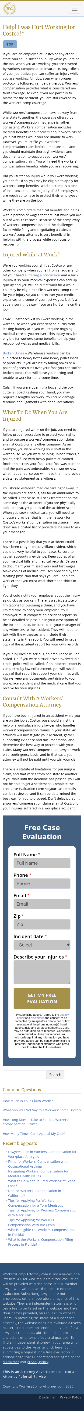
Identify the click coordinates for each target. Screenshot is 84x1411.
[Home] (10, 8)
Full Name (25, 854)
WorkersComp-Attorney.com (25, 1274)
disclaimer (37, 1018)
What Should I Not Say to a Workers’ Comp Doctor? (42, 1110)
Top (10, 44)
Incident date (29, 936)
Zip (17, 916)
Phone (21, 875)
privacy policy (38, 1362)
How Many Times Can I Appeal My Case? (34, 1133)
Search (55, 1074)
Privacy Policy (70, 1397)
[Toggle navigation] (74, 8)
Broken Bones (13, 353)
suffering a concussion (42, 275)
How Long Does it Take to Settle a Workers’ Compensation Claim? (36, 1121)
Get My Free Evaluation (42, 998)
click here (55, 1347)
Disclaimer (47, 1397)
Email (20, 895)
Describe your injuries (39, 957)
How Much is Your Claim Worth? (28, 1101)
